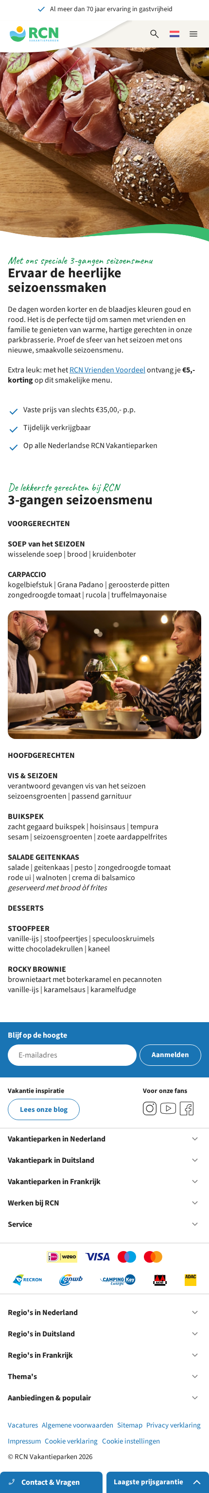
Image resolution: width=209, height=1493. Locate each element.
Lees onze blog (44, 1110)
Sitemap (129, 1425)
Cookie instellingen (131, 1441)
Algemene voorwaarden (77, 1425)
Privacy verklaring (173, 1425)
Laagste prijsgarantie (148, 1482)
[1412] (168, 1108)
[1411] (186, 1108)
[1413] (150, 1108)
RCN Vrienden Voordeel (107, 370)
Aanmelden (170, 1055)
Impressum (24, 1441)
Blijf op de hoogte (37, 1035)
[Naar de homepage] (34, 34)
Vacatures (23, 1425)
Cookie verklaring (71, 1441)
